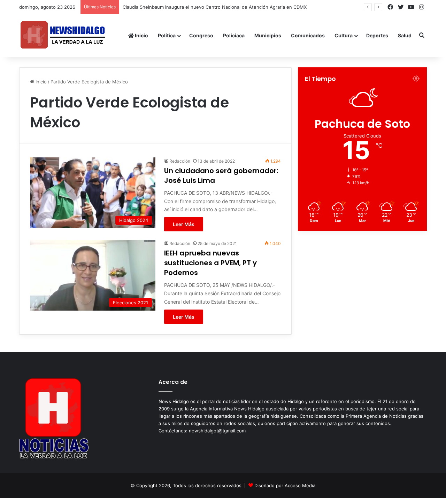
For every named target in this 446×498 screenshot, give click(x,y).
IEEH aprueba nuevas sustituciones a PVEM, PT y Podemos (210, 262)
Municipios (267, 35)
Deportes (377, 35)
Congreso (201, 35)
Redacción (179, 161)
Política (167, 35)
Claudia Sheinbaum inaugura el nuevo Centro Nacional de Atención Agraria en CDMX (215, 7)
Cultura (343, 35)
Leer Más (183, 224)
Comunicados (308, 35)
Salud (405, 35)
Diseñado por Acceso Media (284, 485)
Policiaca (234, 35)
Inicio (141, 35)
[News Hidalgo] (62, 35)
